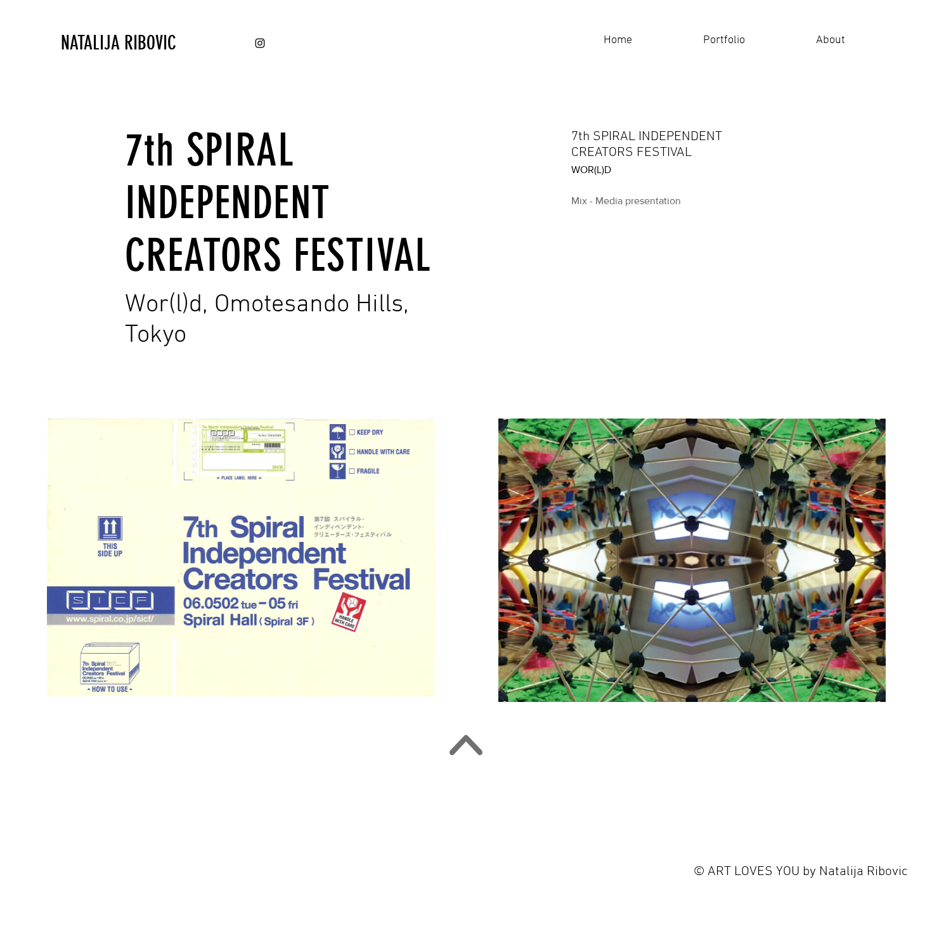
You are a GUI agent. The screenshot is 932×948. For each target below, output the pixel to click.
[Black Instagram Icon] (260, 43)
